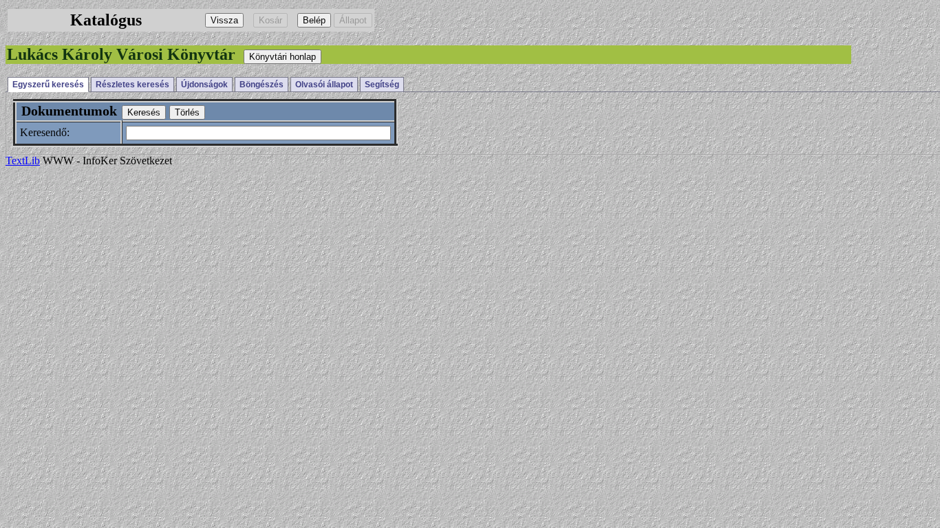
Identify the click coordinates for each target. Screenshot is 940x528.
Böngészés (261, 84)
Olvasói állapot (324, 84)
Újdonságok (204, 84)
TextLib (23, 160)
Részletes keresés (132, 84)
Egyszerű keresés (48, 84)
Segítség (382, 84)
